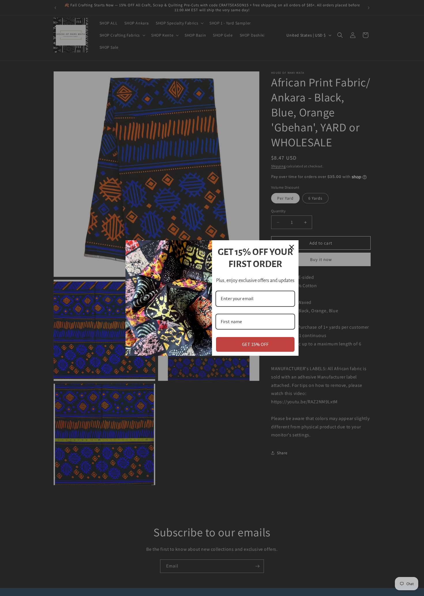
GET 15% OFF (255, 344)
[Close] (292, 247)
